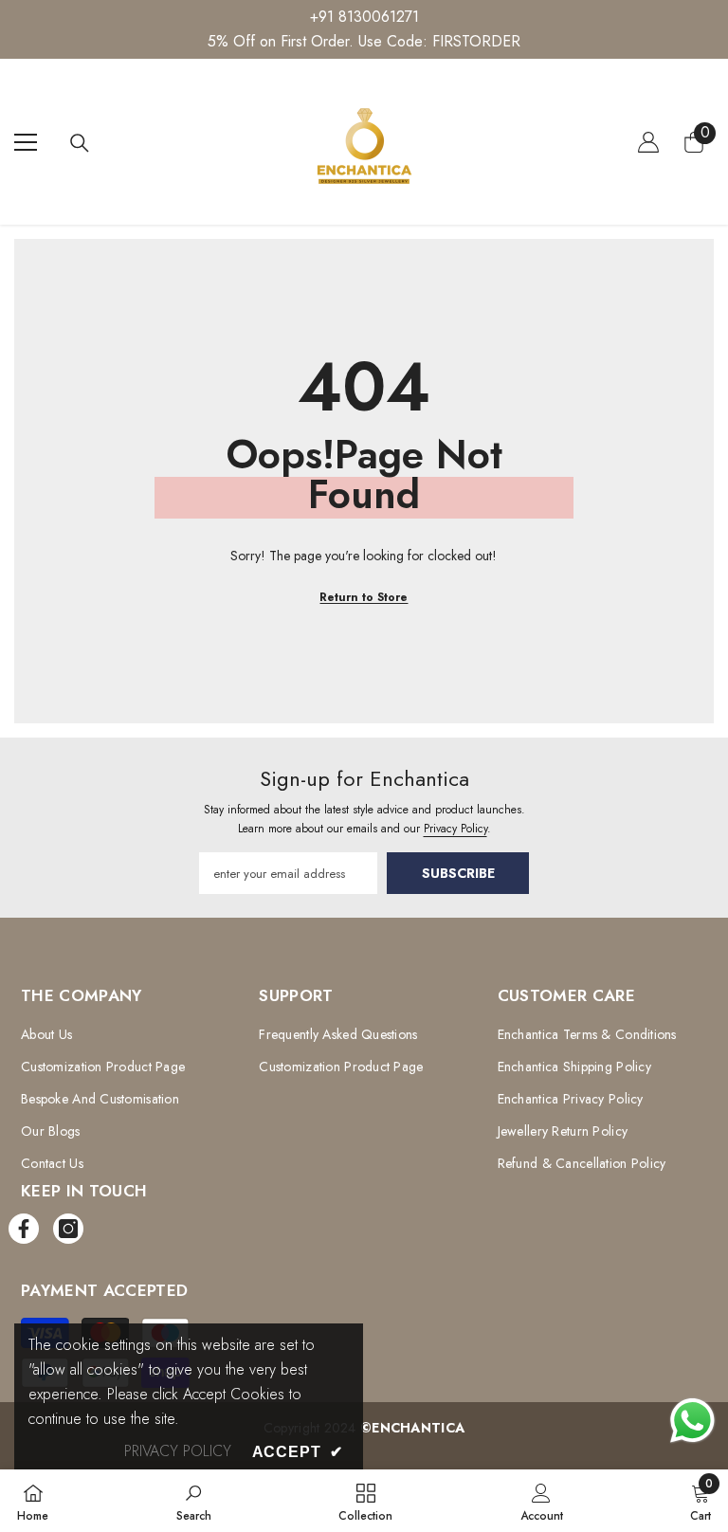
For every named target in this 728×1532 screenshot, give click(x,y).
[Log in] (648, 142)
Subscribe (458, 873)
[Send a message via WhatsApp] (692, 1421)
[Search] (79, 143)
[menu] (25, 142)
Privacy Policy (455, 828)
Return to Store (363, 597)
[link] (193, 1500)
